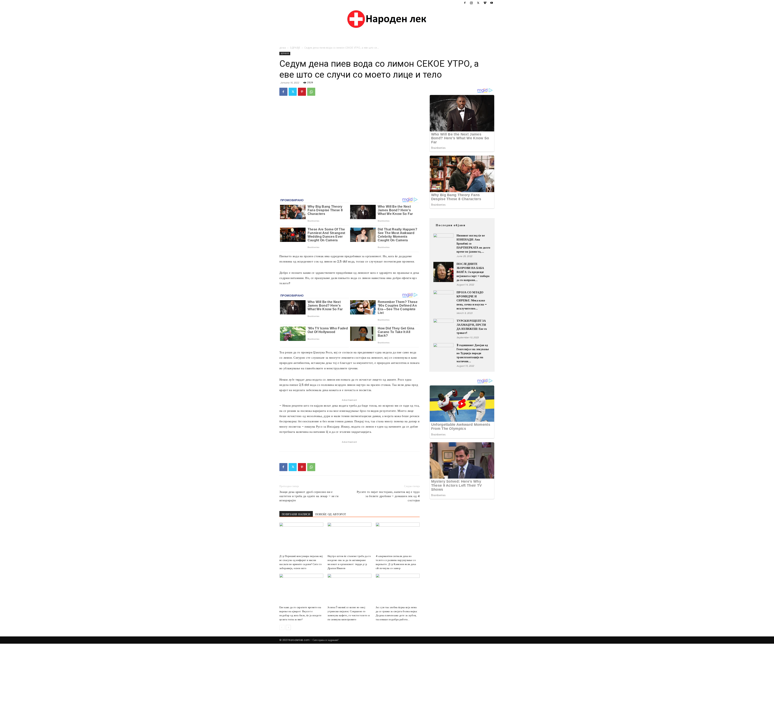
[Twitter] (478, 3)
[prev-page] (281, 627)
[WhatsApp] (311, 92)
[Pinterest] (302, 92)
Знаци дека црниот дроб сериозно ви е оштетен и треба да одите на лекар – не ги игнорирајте (308, 496)
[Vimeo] (485, 3)
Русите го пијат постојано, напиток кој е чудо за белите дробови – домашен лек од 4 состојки (388, 496)
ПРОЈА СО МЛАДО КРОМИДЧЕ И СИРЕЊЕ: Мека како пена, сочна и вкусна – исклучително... (472, 300)
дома (282, 47)
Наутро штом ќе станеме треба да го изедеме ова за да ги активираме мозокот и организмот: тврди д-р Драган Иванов (349, 562)
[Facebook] (465, 3)
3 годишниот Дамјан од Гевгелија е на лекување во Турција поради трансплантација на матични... (473, 353)
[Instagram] (471, 3)
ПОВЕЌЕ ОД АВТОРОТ (330, 514)
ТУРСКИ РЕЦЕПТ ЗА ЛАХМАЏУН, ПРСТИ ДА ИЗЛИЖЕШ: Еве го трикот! (472, 327)
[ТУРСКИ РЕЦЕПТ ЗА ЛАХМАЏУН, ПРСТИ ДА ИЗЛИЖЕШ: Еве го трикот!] (443, 329)
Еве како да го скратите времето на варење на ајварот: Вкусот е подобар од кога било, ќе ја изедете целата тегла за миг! (300, 613)
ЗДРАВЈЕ (295, 47)
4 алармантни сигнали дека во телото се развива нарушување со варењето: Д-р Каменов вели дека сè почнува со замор (396, 562)
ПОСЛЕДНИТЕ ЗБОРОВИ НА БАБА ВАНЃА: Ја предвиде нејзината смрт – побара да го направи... (473, 272)
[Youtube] (492, 3)
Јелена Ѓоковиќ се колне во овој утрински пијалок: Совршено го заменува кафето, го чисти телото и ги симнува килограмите (349, 613)
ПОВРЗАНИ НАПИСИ (296, 514)
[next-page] (288, 627)
